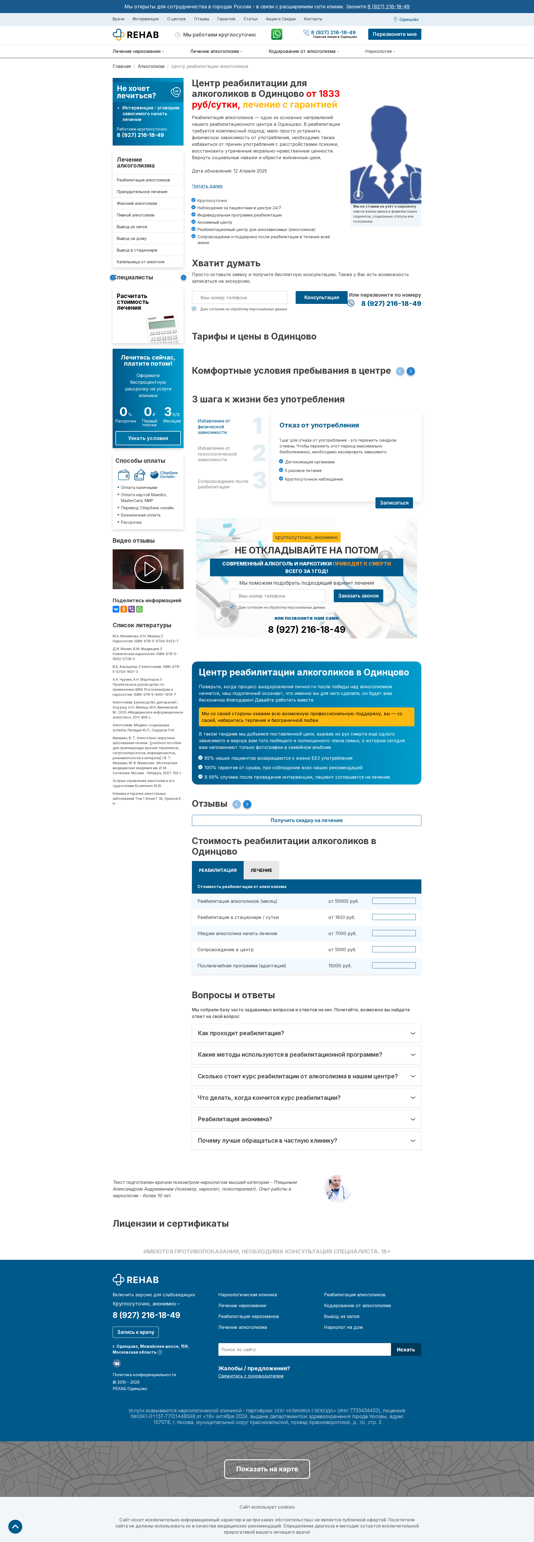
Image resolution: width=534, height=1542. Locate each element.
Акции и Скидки (281, 18)
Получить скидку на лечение (307, 820)
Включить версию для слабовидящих (154, 1294)
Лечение (261, 870)
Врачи (118, 18)
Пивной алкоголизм (135, 215)
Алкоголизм (151, 66)
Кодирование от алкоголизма (357, 1305)
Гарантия (226, 18)
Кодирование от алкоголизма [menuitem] (302, 51)
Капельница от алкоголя (140, 261)
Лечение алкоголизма (136, 162)
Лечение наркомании (242, 1305)
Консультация (321, 297)
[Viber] (131, 609)
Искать (406, 1349)
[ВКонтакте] (116, 609)
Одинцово (409, 19)
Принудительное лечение (142, 191)
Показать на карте (267, 1469)
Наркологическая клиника (247, 1294)
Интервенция (146, 18)
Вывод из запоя (132, 226)
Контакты (313, 18)
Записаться (394, 503)
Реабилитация (218, 870)
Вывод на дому (132, 238)
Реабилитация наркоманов (248, 1316)
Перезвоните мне (395, 34)
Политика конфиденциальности (144, 1374)
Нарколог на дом (343, 1327)
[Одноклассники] (123, 609)
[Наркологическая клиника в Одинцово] (144, 35)
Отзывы (201, 18)
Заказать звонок (358, 596)
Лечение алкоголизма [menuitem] (214, 51)
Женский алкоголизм (137, 203)
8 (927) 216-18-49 (388, 6)
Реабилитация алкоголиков (143, 180)
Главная (122, 66)
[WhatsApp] (139, 609)
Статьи (251, 18)
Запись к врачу (135, 1332)
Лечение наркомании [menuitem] (136, 51)
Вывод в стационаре (137, 250)
